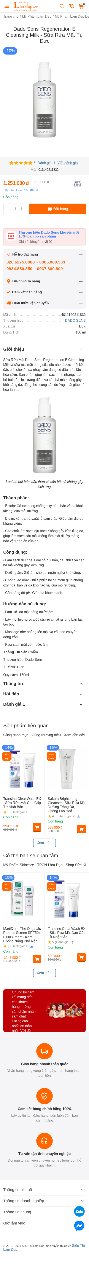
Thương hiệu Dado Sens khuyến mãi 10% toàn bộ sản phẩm (49, 234)
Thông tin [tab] (13, 683)
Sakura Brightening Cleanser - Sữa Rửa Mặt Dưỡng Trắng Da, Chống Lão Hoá (67, 805)
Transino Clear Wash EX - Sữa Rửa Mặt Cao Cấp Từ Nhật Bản (22, 803)
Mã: (33, 169)
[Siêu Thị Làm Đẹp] (26, 6)
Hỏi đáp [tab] (11, 693)
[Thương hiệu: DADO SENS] (77, 184)
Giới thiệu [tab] (13, 349)
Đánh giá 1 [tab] (14, 704)
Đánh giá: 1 (46, 163)
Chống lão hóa (16, 580)
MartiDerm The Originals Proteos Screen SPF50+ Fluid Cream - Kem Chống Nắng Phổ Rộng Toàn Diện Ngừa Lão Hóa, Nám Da (22, 935)
